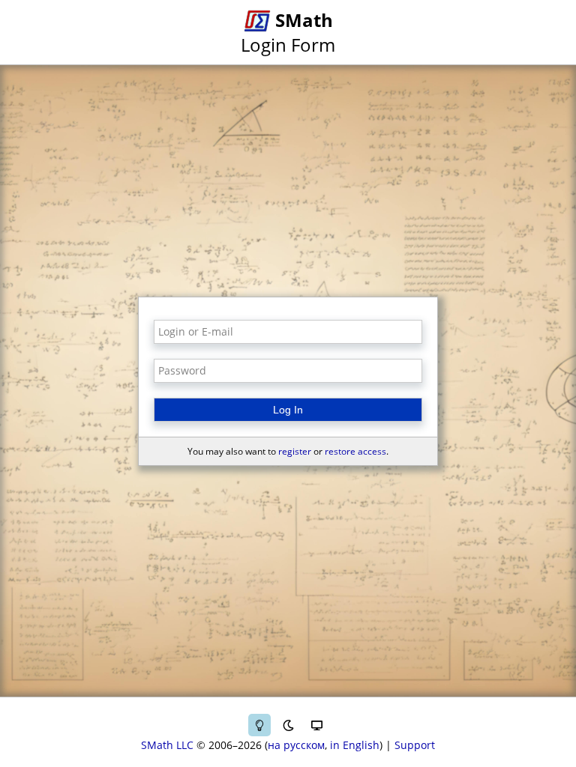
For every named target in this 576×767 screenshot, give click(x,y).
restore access (355, 451)
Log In (288, 410)
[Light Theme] (259, 725)
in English (355, 745)
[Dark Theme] (288, 725)
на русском (296, 745)
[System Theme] (316, 725)
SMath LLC (167, 745)
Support (414, 745)
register (294, 451)
